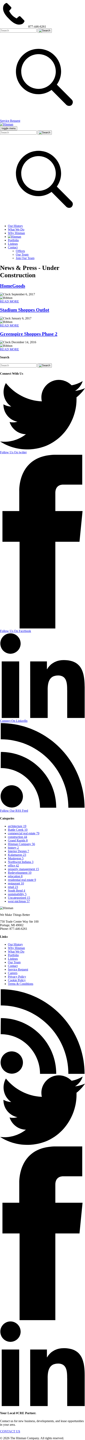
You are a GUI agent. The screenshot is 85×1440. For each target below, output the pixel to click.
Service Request (10, 120)
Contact (13, 247)
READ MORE (9, 301)
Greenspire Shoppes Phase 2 (28, 333)
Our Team (22, 254)
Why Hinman (16, 233)
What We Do (16, 229)
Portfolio (13, 240)
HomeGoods (12, 285)
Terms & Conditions (20, 983)
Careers (12, 973)
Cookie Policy (17, 980)
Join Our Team (25, 258)
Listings (13, 243)
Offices (20, 251)
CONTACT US (10, 1431)
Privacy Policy (17, 976)
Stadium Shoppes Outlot (24, 309)
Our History (15, 226)
